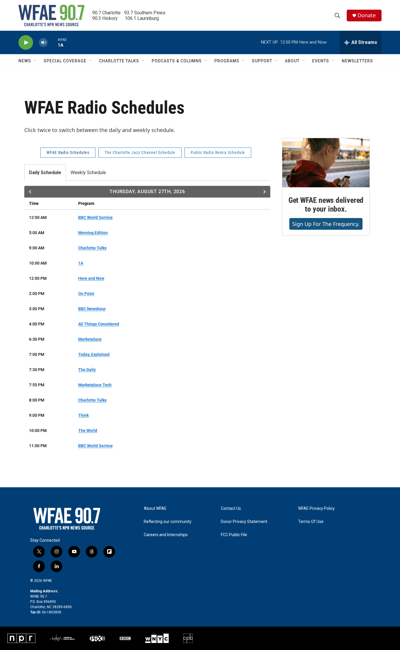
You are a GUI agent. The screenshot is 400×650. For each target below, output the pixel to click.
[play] (25, 42)
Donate (367, 15)
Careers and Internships (166, 535)
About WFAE (155, 508)
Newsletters (357, 61)
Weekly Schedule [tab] (88, 172)
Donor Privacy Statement (244, 521)
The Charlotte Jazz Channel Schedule (140, 152)
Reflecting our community (168, 521)
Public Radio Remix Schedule (218, 152)
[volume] (43, 42)
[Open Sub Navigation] (35, 61)
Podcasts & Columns (177, 61)
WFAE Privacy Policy (316, 508)
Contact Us (231, 508)
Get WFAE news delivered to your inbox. (325, 204)
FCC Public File (234, 535)
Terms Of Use (311, 521)
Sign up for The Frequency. (326, 223)
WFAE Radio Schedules (68, 152)
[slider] (53, 42)
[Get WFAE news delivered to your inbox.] (326, 162)
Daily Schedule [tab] (45, 172)
